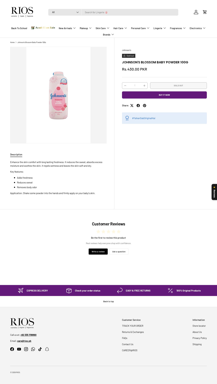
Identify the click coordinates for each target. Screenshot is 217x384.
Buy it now (164, 95)
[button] (204, 12)
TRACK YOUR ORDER (132, 325)
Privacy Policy (200, 338)
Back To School (19, 28)
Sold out (178, 85)
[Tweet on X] (132, 105)
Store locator (199, 325)
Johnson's (126, 50)
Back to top (108, 301)
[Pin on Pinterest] (144, 105)
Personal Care (138, 28)
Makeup (84, 28)
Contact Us (127, 344)
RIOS (18, 372)
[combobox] (113, 12)
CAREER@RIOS (129, 350)
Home (12, 42)
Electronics (196, 28)
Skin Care (101, 28)
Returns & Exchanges (133, 332)
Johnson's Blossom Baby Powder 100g (31, 42)
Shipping (197, 344)
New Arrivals (65, 28)
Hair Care (118, 28)
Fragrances (176, 28)
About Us (197, 332)
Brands (106, 34)
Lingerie (157, 28)
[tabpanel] (58, 177)
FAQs (124, 338)
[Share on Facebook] (138, 105)
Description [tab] (16, 154)
